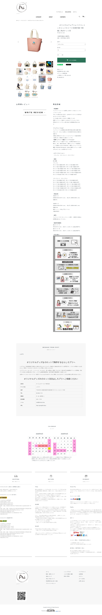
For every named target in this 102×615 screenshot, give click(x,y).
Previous (18, 42)
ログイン (75, 12)
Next (51, 42)
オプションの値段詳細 (62, 73)
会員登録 (81, 574)
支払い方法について (50, 578)
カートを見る (82, 578)
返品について (60, 69)
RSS (65, 576)
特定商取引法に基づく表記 (63, 71)
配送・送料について (50, 574)
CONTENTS (62, 17)
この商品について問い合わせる (64, 75)
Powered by (43, 610)
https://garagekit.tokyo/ (41, 405)
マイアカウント (59, 12)
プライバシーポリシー (51, 583)
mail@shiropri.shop (40, 402)
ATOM (68, 576)
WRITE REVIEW (34, 112)
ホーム (17, 20)
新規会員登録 (68, 12)
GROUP (50, 17)
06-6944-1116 (39, 393)
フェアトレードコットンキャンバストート (36, 20)
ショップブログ (67, 571)
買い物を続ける (60, 77)
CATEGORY (38, 17)
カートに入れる (72, 60)
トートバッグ (23, 20)
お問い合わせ (82, 581)
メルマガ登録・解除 (68, 574)
